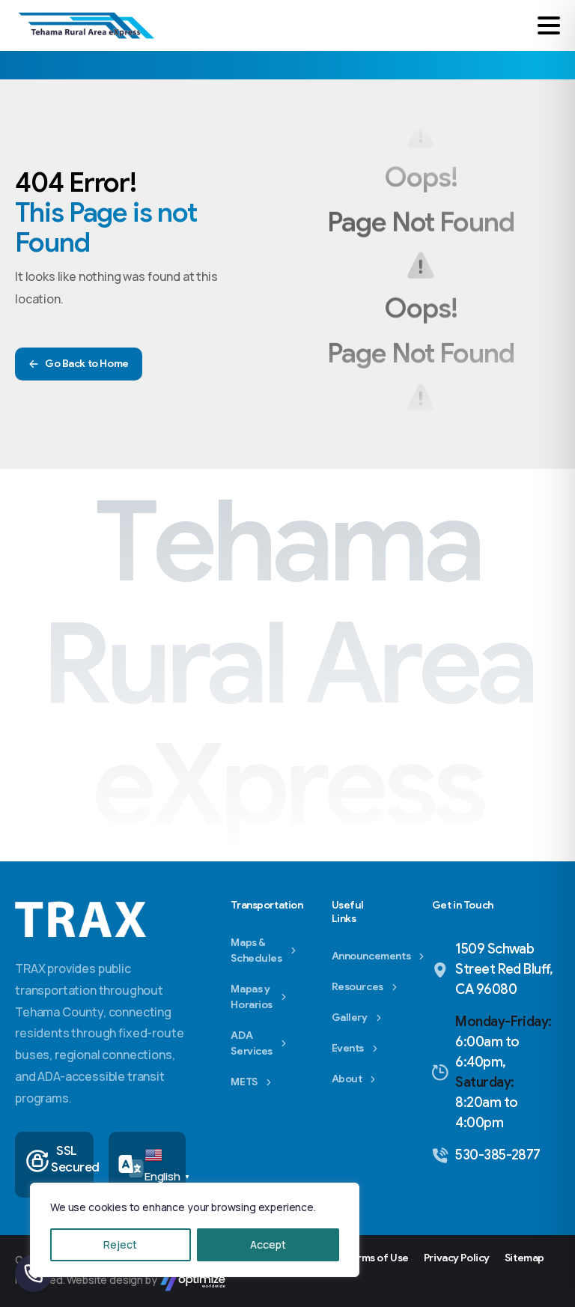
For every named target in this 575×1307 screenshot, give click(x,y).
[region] (194, 1230)
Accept (268, 1244)
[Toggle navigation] (549, 25)
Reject (120, 1244)
